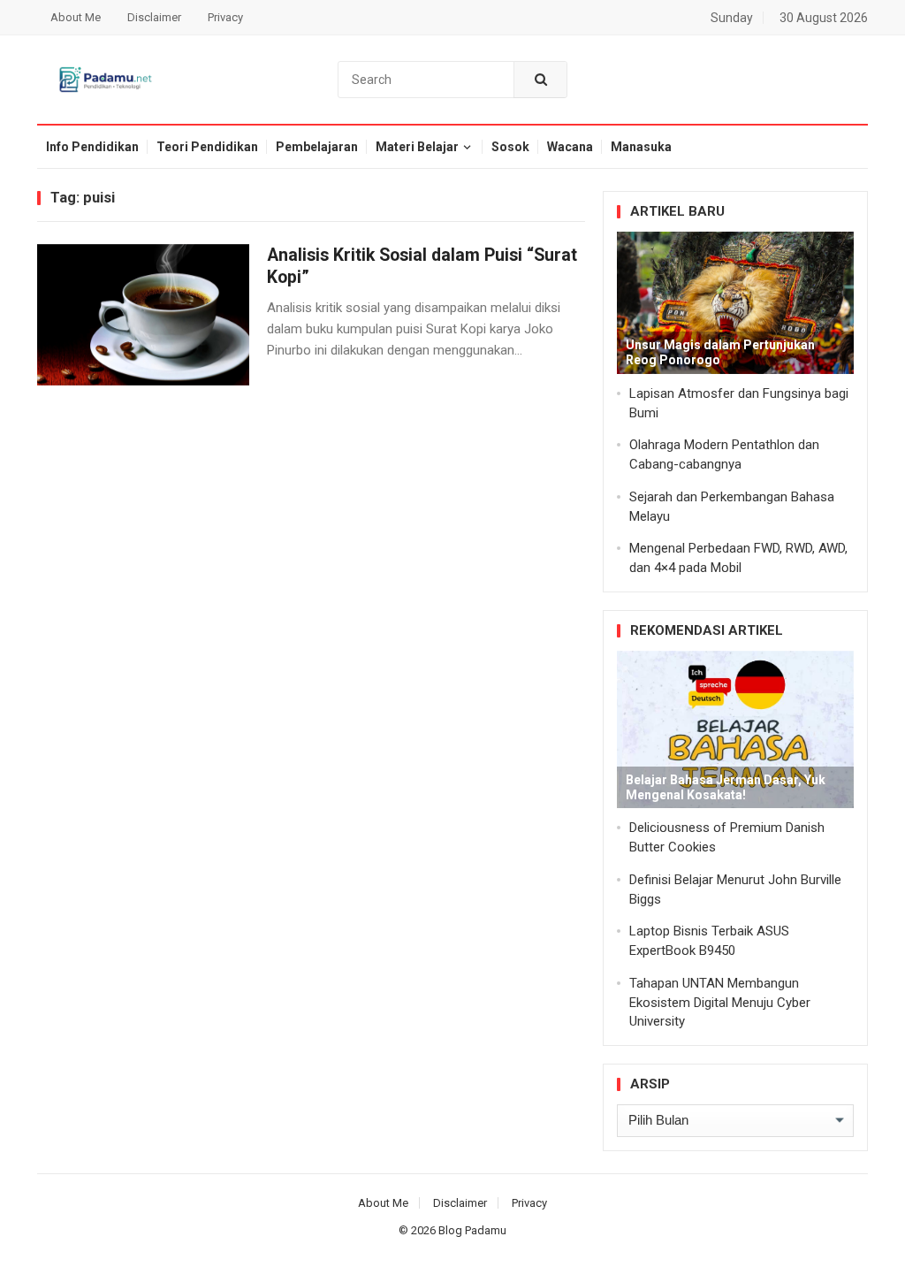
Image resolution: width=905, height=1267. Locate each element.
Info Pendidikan (92, 147)
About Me (75, 17)
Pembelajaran (317, 147)
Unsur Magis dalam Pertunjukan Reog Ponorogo (720, 352)
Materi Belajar (417, 147)
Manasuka (641, 147)
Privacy (225, 17)
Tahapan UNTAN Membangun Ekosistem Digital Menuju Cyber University (719, 1002)
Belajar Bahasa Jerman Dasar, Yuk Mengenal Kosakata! (725, 787)
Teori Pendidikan (207, 147)
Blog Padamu (472, 1230)
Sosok (510, 147)
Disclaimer (154, 17)
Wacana (570, 147)
